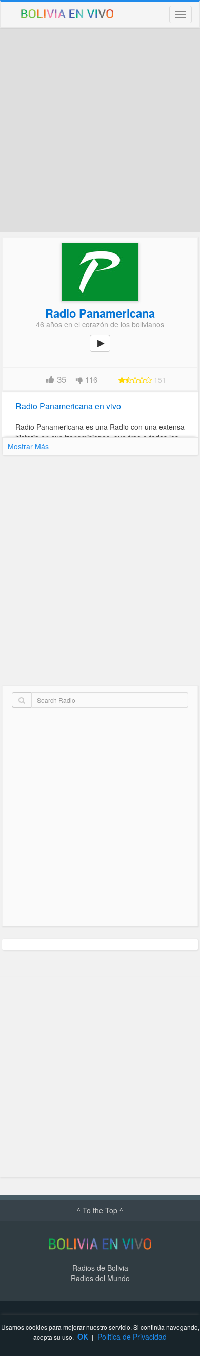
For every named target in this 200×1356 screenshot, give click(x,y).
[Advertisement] (100, 130)
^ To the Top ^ (100, 1210)
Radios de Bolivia (100, 1268)
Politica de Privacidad (132, 1336)
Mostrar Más (28, 446)
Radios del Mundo (100, 1278)
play (105, 350)
